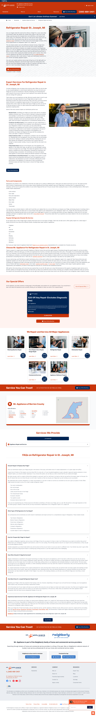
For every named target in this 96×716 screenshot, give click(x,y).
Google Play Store (69, 657)
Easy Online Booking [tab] (70, 11)
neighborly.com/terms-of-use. (51, 308)
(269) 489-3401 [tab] (86, 12)
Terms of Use (28, 704)
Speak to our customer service (40, 245)
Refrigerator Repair (55, 349)
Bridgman (11, 416)
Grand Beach (23, 413)
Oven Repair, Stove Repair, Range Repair (36, 350)
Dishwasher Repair (77, 349)
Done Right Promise (39, 213)
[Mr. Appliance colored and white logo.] (8, 5)
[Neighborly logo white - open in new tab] (4, 1)
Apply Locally (55, 682)
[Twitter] (10, 681)
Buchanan (11, 417)
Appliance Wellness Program (58, 375)
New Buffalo (34, 410)
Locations (75, 676)
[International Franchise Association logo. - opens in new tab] (8, 686)
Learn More (10, 356)
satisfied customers (37, 256)
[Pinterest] (13, 681)
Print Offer (32, 311)
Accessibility (44, 704)
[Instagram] (20, 681)
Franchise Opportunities (58, 676)
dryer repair (52, 264)
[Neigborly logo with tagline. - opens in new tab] (61, 635)
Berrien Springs (12, 414)
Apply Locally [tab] (90, 5)
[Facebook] (7, 681)
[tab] (5, 11)
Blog (74, 673)
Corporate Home (77, 682)
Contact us (10, 613)
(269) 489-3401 (14, 672)
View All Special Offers (81, 286)
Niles (33, 413)
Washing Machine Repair (14, 349)
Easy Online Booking (14, 69)
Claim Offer (48, 315)
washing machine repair (41, 264)
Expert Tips (76, 670)
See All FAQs (48, 620)
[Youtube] (17, 681)
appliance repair (10, 40)
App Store (57, 657)
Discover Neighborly (31, 657)
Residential (48, 438)
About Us (54, 673)
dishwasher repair (24, 264)
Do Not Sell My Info (53, 704)
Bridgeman (23, 609)
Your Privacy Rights (66, 704)
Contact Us (55, 679)
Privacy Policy (37, 704)
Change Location (22, 7)
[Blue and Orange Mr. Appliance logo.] (35, 636)
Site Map (75, 679)
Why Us (54, 670)
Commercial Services (35, 375)
